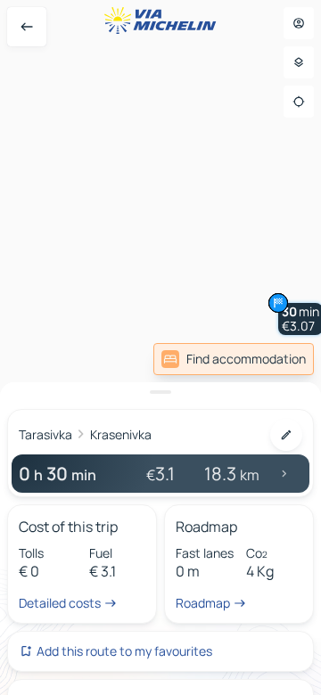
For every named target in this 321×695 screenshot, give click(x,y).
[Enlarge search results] (160, 392)
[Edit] (286, 435)
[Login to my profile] (299, 23)
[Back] (26, 26)
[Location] (299, 102)
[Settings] (299, 62)
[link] (233, 359)
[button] (278, 303)
